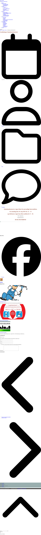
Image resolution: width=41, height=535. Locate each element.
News (2, 166)
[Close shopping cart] (0, 532)
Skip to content (2, 0)
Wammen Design (24, 488)
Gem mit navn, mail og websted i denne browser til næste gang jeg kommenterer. (11, 344)
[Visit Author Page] (1, 280)
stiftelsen (1, 282)
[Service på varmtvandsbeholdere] (13, 319)
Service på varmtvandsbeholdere (4, 320)
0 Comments (3, 207)
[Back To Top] (20, 530)
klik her (3, 483)
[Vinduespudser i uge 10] (13, 300)
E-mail (1, 341)
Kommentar (1, 350)
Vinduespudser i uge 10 (3, 301)
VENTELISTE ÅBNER (3, 332)
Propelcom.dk (19, 488)
